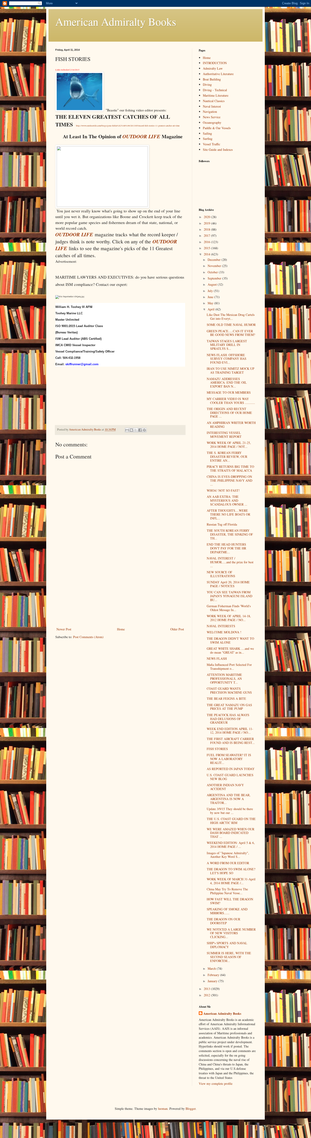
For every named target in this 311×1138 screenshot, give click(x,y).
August (213, 284)
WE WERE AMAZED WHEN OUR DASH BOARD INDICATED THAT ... (230, 833)
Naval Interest (212, 106)
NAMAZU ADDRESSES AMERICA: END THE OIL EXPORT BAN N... (227, 383)
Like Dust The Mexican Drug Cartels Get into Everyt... (231, 316)
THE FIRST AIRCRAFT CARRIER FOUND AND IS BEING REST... (231, 741)
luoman (163, 1108)
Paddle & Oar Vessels (217, 128)
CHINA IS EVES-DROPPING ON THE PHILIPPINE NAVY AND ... (229, 480)
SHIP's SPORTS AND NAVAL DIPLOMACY (227, 945)
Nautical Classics (213, 101)
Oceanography (212, 122)
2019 (207, 223)
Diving (207, 84)
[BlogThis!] (131, 430)
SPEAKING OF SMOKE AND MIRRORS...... (227, 911)
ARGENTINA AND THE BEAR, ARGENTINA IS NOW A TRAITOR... (228, 799)
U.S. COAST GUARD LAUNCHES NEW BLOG (230, 777)
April (211, 309)
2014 (207, 254)
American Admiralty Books (115, 21)
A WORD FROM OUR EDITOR (228, 863)
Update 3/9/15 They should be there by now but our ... (230, 811)
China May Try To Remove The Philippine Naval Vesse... (227, 891)
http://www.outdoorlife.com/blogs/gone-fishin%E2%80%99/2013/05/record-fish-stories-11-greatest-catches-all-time (128, 125)
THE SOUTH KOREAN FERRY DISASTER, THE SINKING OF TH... (230, 534)
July (211, 291)
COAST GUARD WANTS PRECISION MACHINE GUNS (229, 690)
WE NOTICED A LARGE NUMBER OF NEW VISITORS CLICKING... (231, 933)
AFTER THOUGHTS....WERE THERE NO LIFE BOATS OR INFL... (228, 514)
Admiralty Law (213, 68)
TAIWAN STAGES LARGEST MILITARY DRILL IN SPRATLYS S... (227, 345)
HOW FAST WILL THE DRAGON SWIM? (230, 901)
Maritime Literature (215, 95)
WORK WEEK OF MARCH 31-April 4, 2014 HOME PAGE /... (231, 881)
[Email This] (127, 430)
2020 (207, 217)
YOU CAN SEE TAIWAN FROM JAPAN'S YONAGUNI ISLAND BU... (229, 596)
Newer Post (63, 629)
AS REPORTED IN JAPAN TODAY (231, 769)
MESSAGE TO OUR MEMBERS (229, 392)
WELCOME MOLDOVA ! (224, 632)
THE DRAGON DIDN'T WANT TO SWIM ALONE (230, 640)
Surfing (207, 138)
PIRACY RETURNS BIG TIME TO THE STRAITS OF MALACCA (230, 468)
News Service (211, 117)
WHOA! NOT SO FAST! (223, 490)
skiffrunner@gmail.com (82, 364)
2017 (207, 235)
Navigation (210, 111)
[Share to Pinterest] (144, 430)
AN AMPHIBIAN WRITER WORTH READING (231, 424)
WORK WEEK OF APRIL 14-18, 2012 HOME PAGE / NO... (229, 618)
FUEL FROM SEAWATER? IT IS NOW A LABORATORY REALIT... (229, 759)
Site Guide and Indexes (218, 149)
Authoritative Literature (218, 74)
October (213, 272)
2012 (207, 995)
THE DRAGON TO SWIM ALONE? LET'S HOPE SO (231, 871)
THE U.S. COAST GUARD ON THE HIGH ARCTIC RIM (231, 821)
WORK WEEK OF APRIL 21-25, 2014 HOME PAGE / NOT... (229, 445)
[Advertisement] (120, 592)
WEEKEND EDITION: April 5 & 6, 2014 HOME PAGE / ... (231, 845)
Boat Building (212, 79)
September (215, 278)
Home (121, 629)
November (215, 266)
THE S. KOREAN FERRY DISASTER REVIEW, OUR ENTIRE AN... (227, 457)
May (211, 303)
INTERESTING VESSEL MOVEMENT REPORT (224, 435)
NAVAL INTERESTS (221, 626)
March (212, 968)
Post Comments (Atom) (88, 637)
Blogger (191, 1108)
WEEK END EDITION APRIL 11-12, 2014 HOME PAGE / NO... (230, 731)
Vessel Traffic (211, 144)
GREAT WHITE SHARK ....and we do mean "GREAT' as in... (230, 650)
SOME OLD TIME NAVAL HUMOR (231, 324)
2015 (207, 248)
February (214, 975)
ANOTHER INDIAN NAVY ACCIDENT (225, 787)
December (215, 259)
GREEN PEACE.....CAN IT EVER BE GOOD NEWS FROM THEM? (231, 333)
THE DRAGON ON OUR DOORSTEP (223, 921)
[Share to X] (135, 430)
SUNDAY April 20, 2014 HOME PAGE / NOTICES (228, 584)
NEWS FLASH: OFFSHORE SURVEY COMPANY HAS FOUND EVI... (226, 359)
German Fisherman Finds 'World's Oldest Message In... (229, 608)
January (213, 981)
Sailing (207, 133)
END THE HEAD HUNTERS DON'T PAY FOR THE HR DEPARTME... (226, 548)
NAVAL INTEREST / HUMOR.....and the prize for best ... (230, 562)
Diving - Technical (215, 90)
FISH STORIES (217, 749)
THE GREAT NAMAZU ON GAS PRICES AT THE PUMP (229, 707)
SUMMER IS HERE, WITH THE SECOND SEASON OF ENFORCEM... (229, 957)
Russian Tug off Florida (222, 524)
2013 (207, 989)
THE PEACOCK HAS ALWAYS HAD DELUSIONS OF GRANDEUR (228, 719)
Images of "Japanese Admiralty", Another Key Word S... (228, 855)
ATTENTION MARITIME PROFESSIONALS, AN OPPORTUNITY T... (224, 678)
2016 (207, 242)
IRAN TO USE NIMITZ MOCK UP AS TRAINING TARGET (230, 370)
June (211, 297)
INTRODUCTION (215, 63)
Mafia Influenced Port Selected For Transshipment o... (229, 666)
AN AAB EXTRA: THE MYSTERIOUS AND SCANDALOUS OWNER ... (227, 500)
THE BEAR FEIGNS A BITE (226, 698)
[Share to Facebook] (140, 430)
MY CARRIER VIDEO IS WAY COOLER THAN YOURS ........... (231, 401)
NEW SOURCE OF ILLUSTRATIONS (221, 574)
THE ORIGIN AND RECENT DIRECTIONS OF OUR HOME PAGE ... (229, 413)
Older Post (177, 629)
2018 (207, 229)
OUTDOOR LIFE (141, 136)
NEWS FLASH (217, 658)
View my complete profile (215, 1083)
